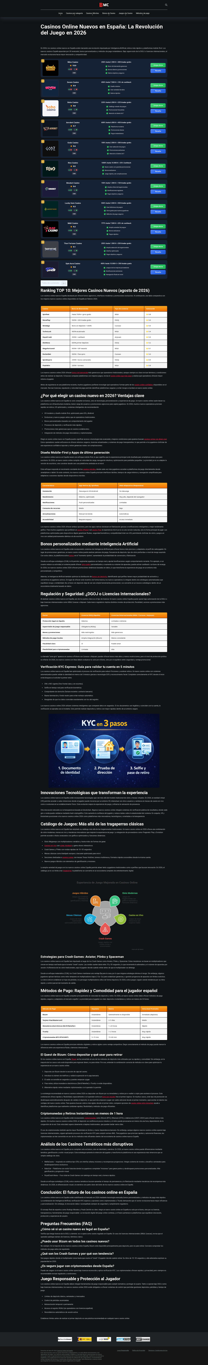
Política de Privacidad (138, 1350)
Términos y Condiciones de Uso (157, 1350)
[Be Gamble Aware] (65, 1339)
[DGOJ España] (84, 1339)
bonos (71, 556)
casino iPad (96, 530)
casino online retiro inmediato (142, 1103)
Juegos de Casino (125, 13)
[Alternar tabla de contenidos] (62, 283)
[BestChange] (143, 1339)
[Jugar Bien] (104, 1339)
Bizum (74, 1059)
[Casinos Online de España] (104, 5)
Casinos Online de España (65, 1350)
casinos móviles (89, 469)
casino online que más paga (121, 376)
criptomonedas (90, 1118)
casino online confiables (144, 385)
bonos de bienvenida (80, 373)
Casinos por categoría (74, 13)
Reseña (158, 71)
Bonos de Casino (108, 13)
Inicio (60, 13)
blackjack (68, 846)
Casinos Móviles (92, 13)
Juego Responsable (123, 1350)
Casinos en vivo (50, 846)
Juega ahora (158, 65)
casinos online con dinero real (155, 439)
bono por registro (108, 1097)
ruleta (62, 846)
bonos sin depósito (99, 577)
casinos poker (68, 857)
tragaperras (67, 871)
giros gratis (86, 564)
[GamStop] (123, 1339)
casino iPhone (82, 530)
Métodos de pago (143, 13)
